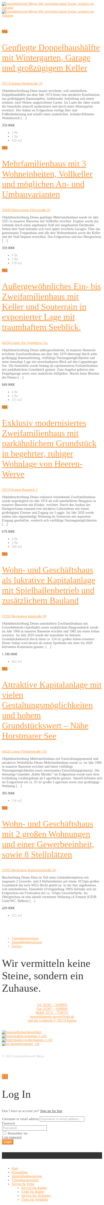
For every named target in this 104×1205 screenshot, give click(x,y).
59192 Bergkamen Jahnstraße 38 (24, 616)
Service (17, 946)
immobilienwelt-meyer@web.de (52, 1016)
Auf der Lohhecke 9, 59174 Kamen (52, 1020)
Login (7, 1142)
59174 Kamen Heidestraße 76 (22, 83)
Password (8, 1123)
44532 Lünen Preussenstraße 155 (24, 751)
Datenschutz (10, 1064)
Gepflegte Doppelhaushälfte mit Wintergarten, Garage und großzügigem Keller (51, 58)
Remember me (17, 1133)
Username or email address (20, 1119)
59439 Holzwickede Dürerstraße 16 (26, 210)
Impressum (9, 1060)
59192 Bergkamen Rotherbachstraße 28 (29, 870)
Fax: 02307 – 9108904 (52, 1009)
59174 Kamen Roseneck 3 (19, 490)
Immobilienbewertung (27, 942)
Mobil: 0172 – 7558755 (52, 1013)
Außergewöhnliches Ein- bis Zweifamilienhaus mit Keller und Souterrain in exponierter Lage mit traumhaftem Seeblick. (51, 306)
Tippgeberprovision (25, 938)
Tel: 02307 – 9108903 (52, 1005)
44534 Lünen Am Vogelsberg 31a (25, 343)
